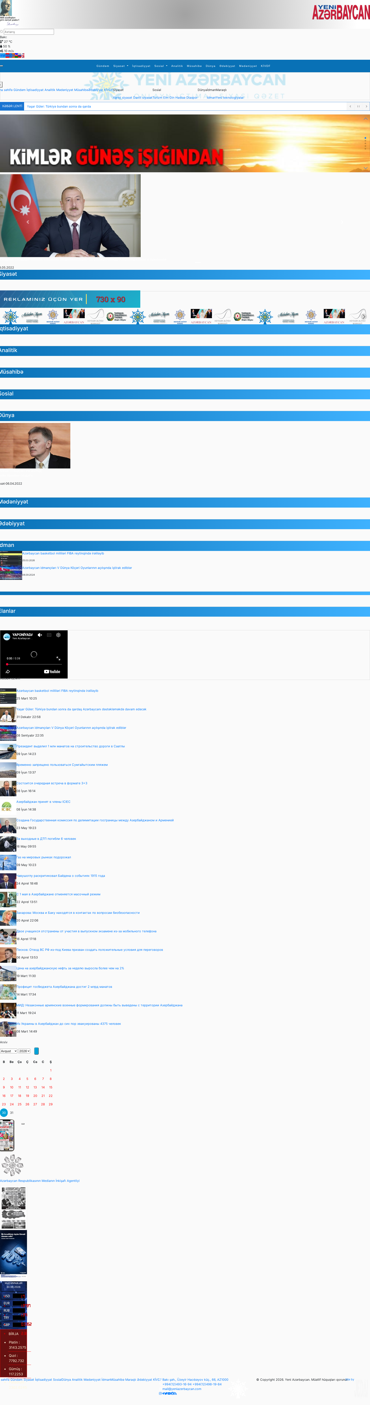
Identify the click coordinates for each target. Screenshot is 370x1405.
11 (19, 1087)
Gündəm (103, 65)
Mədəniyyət (248, 65)
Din (172, 97)
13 (35, 1087)
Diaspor (192, 97)
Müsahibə (194, 65)
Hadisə (180, 97)
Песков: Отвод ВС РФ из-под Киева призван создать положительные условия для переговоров (89, 950)
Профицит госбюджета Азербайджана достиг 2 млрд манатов (64, 987)
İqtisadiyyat (141, 65)
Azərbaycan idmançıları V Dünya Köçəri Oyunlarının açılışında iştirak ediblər (77, 568)
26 (27, 1104)
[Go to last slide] (6, 317)
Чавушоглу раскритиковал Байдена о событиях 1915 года (60, 876)
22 (51, 1096)
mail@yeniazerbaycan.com (181, 1389)
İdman (211, 97)
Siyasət (119, 65)
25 (20, 1104)
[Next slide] (364, 317)
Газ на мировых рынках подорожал (43, 857)
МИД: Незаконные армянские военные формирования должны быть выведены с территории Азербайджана (99, 1005)
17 (11, 1096)
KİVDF (266, 65)
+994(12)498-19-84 (207, 1384)
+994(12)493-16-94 (177, 1384)
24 (12, 1104)
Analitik (177, 65)
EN (22, 54)
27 (35, 1104)
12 (27, 1087)
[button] (365, 118)
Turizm (157, 97)
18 (19, 1096)
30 (4, 1113)
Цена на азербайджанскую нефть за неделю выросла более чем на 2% (70, 968)
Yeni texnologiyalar (230, 97)
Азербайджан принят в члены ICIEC (43, 802)
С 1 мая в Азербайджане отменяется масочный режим (58, 894)
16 (4, 1096)
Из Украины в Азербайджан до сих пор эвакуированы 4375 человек (68, 1024)
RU (19, 54)
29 (51, 1104)
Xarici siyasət (123, 97)
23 (4, 1104)
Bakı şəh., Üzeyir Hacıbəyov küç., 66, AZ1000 (195, 1379)
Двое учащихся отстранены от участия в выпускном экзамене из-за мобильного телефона (86, 931)
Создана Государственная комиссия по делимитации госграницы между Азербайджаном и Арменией (83, 259)
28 (43, 1104)
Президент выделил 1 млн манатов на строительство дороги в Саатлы (70, 746)
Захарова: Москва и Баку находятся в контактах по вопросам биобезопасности (78, 913)
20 (35, 1096)
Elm (166, 97)
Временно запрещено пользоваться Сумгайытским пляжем (62, 765)
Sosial (159, 65)
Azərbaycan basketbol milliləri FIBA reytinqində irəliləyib (63, 553)
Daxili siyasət (142, 97)
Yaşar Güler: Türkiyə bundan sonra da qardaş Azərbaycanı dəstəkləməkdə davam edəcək (81, 709)
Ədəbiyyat (227, 65)
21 (43, 1096)
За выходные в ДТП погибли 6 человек (46, 839)
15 (50, 1087)
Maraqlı (130, 1379)
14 (43, 1087)
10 (11, 1087)
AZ (16, 54)
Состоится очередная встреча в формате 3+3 (51, 783)
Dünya (211, 65)
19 (27, 1096)
